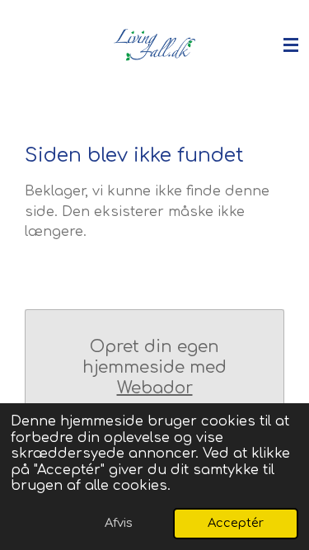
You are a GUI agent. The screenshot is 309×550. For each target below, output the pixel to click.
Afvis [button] (119, 522)
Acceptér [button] (236, 522)
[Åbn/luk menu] (291, 45)
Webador (155, 387)
